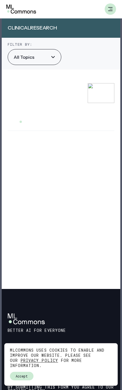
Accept (22, 376)
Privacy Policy (39, 360)
